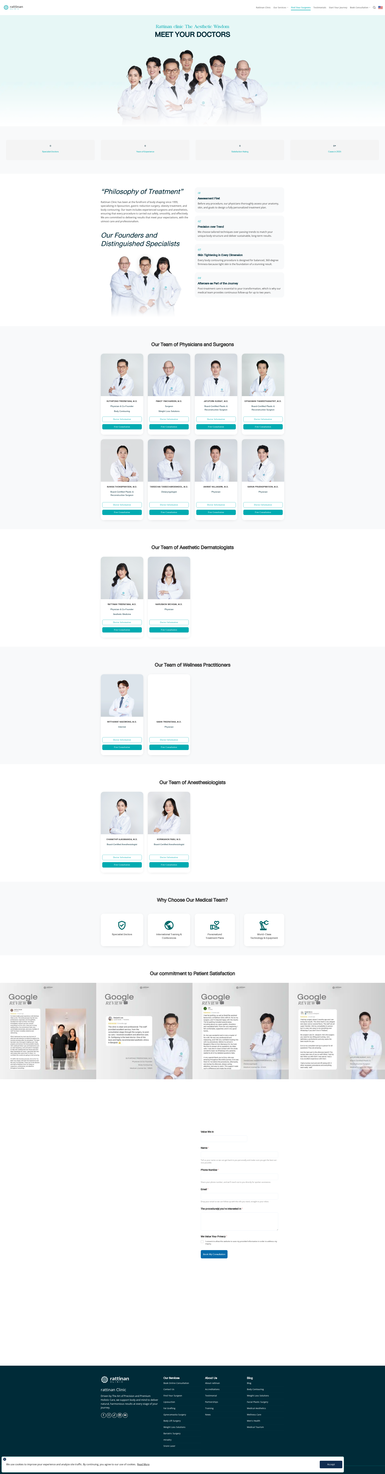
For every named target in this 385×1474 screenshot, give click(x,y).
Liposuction (169, 1401)
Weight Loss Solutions (174, 1427)
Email (204, 1189)
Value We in (207, 1131)
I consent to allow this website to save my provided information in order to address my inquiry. (241, 1242)
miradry (167, 1439)
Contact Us (168, 1389)
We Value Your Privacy (214, 1236)
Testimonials (319, 7)
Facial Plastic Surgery (257, 1401)
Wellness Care (254, 1414)
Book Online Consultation (176, 1383)
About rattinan (212, 1383)
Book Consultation (359, 7)
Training (209, 1408)
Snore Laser (169, 1445)
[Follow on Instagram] (108, 1415)
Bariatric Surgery (171, 1433)
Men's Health (253, 1420)
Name (205, 1147)
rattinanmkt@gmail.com (122, 1190)
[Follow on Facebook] (103, 1415)
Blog (249, 1383)
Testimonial (211, 1395)
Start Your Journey (338, 7)
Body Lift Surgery (172, 1420)
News (208, 1414)
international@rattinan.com (124, 1179)
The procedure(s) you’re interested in (222, 1208)
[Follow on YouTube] (125, 1415)
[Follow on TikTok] (114, 1415)
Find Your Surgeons (301, 7)
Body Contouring (255, 1389)
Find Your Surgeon (172, 1395)
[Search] (374, 8)
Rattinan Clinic (263, 7)
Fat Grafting (169, 1408)
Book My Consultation (214, 1254)
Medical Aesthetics (256, 1408)
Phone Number (210, 1169)
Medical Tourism (255, 1427)
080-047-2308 (121, 1175)
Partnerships (211, 1401)
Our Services (279, 7)
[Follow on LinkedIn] (119, 1415)
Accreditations (212, 1389)
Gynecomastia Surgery (174, 1414)
